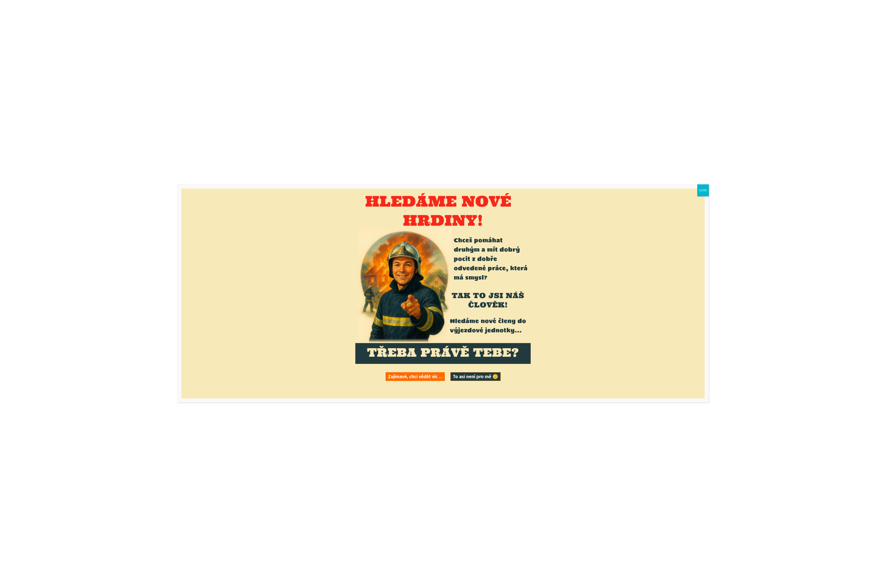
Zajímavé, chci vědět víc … (415, 376)
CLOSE (703, 190)
